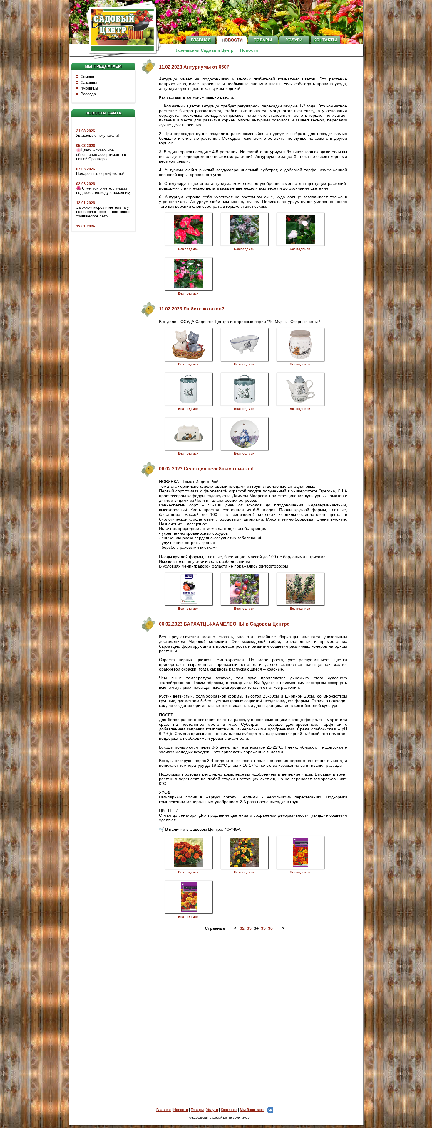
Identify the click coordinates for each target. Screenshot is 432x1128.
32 (242, 928)
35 (263, 928)
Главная (201, 40)
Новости (232, 40)
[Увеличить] (189, 229)
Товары (263, 40)
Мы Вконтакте (252, 1110)
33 (249, 928)
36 (270, 928)
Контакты (325, 40)
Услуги (294, 40)
